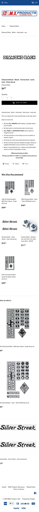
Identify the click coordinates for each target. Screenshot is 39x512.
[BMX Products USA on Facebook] (35, 493)
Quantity (4, 94)
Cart (36, 2)
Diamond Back (14, 26)
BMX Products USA (14, 499)
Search (4, 487)
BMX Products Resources (16, 487)
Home (3, 26)
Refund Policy (31, 487)
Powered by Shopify (28, 499)
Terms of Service (18, 489)
